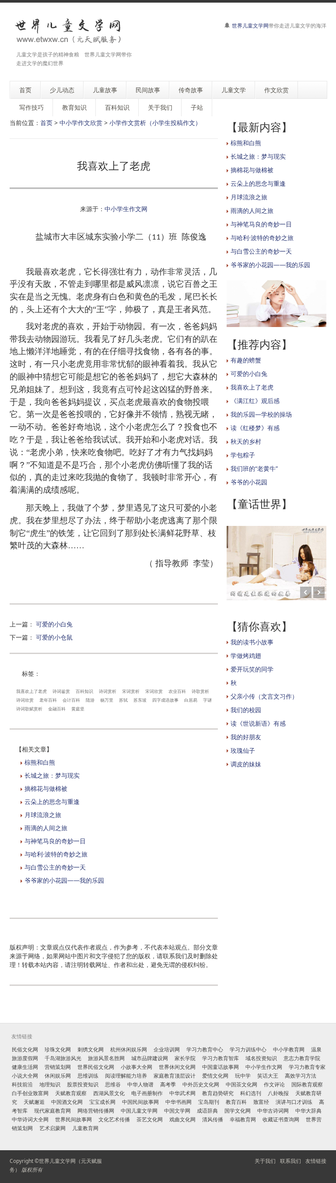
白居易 (190, 700)
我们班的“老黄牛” (254, 468)
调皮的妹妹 (246, 764)
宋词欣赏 (154, 691)
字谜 (207, 700)
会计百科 (71, 700)
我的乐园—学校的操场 (261, 414)
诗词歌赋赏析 (29, 709)
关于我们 (265, 1161)
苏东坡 (140, 700)
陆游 (90, 700)
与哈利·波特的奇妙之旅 (56, 854)
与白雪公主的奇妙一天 (55, 867)
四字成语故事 (165, 700)
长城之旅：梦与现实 (52, 775)
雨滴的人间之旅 (45, 828)
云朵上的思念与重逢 (52, 801)
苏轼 (123, 700)
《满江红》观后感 (255, 401)
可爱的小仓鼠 (54, 637)
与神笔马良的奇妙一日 (55, 841)
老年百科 (48, 700)
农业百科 (177, 691)
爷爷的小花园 (249, 482)
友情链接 (315, 1161)
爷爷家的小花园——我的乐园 (64, 880)
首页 (46, 122)
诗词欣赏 (25, 700)
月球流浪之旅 (42, 815)
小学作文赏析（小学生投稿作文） (155, 122)
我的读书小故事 (252, 642)
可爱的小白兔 (54, 624)
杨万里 (106, 700)
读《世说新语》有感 (258, 723)
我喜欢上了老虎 (31, 691)
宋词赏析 (131, 691)
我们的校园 (246, 710)
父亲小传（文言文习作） (264, 696)
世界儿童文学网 (250, 25)
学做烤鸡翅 (246, 655)
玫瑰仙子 (243, 750)
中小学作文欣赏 (81, 122)
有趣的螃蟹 (246, 360)
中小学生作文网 (126, 209)
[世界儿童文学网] (68, 31)
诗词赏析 (107, 691)
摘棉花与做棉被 (45, 788)
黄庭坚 (77, 709)
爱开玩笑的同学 (252, 669)
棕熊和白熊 (39, 762)
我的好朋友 (246, 737)
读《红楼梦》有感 (255, 428)
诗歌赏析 (200, 691)
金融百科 (57, 709)
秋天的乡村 (246, 441)
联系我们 (290, 1161)
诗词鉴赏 (61, 691)
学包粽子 (243, 455)
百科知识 (84, 691)
